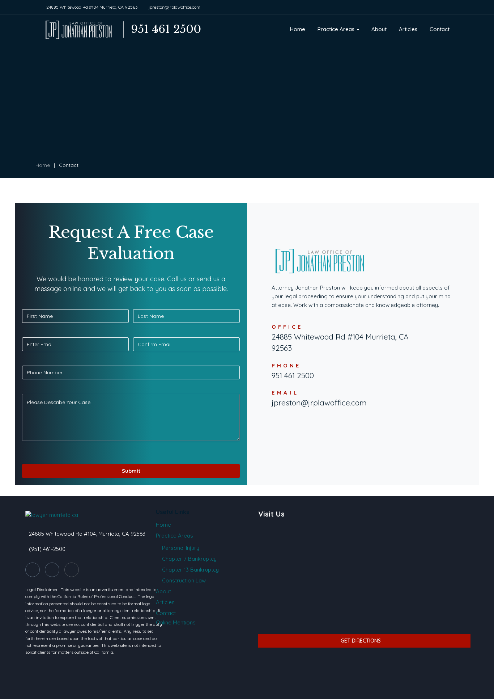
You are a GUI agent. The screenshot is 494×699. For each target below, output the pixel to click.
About (163, 591)
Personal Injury (180, 547)
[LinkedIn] (52, 570)
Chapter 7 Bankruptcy (189, 558)
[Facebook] (32, 570)
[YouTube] (71, 570)
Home (42, 165)
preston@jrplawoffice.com (320, 402)
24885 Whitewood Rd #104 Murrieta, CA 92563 (92, 7)
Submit (131, 471)
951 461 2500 (293, 375)
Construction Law (184, 580)
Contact (166, 613)
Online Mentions (176, 622)
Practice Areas (174, 535)
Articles (165, 602)
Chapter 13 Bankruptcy (190, 569)
